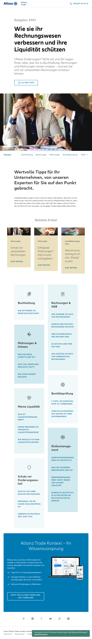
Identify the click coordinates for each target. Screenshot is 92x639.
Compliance (31, 634)
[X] (41, 618)
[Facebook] (68, 618)
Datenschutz (19, 634)
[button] (84, 155)
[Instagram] (59, 618)
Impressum (8, 634)
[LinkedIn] (32, 618)
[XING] (23, 618)
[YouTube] (50, 618)
